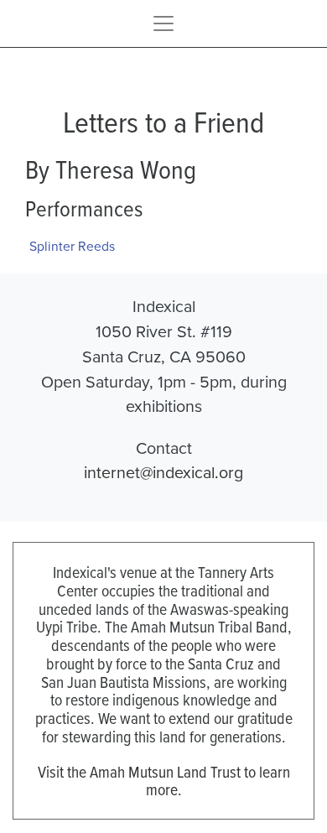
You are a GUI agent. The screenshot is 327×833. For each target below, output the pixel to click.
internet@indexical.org (163, 472)
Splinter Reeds (72, 246)
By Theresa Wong (110, 168)
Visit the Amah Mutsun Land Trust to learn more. (164, 780)
